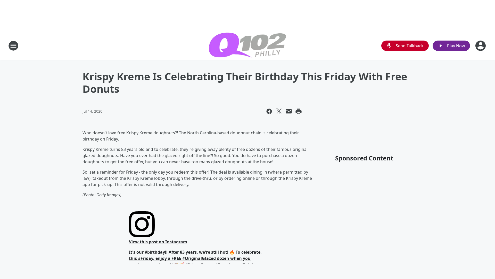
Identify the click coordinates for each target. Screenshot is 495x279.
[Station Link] (247, 46)
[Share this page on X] (279, 111)
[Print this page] (298, 111)
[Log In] (481, 46)
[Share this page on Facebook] (269, 111)
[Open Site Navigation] (13, 46)
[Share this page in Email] (288, 111)
